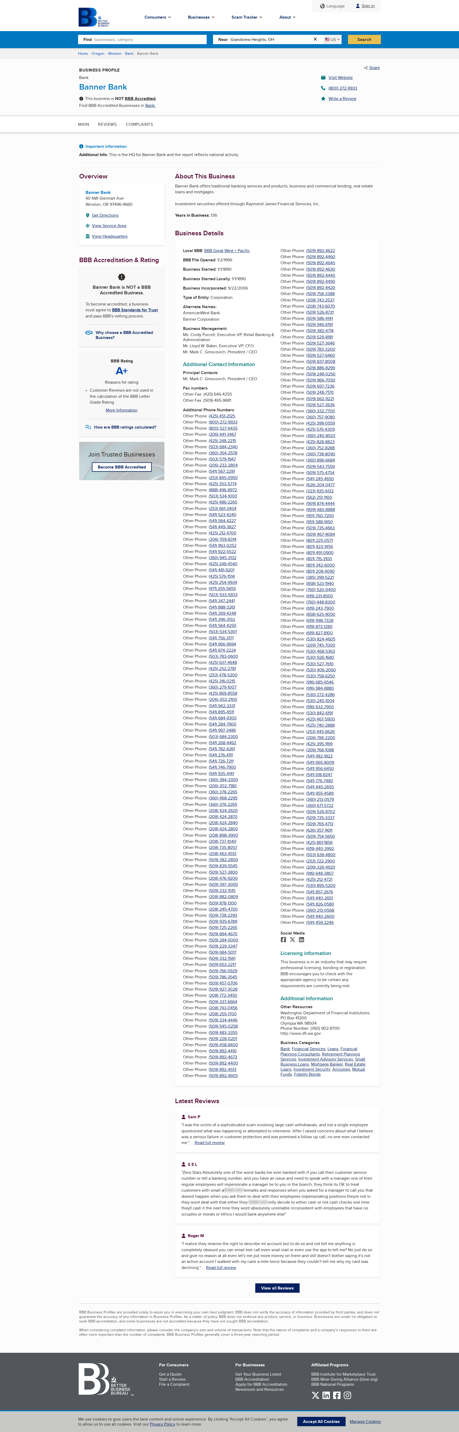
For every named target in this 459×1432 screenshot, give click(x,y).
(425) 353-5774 (223, 484)
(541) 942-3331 (222, 706)
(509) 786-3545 (223, 977)
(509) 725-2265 (223, 927)
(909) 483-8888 (320, 509)
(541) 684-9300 (223, 718)
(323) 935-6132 (320, 491)
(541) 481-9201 (221, 570)
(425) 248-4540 (223, 564)
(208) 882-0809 (223, 897)
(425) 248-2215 (222, 441)
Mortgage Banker (327, 1064)
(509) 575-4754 (320, 473)
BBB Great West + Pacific (227, 251)
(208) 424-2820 (223, 810)
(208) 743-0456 (223, 1008)
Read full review (210, 1143)
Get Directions (105, 215)
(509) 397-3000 (223, 884)
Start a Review (172, 1379)
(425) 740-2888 (320, 725)
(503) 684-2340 (223, 447)
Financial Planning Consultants (318, 1051)
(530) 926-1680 (320, 657)
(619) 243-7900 (320, 608)
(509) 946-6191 (319, 324)
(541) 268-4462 (222, 743)
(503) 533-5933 (223, 595)
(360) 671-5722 (319, 805)
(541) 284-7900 (222, 724)
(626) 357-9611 (319, 830)
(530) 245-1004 (320, 701)
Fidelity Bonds (307, 1074)
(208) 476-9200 (223, 878)
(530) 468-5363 (320, 651)
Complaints (139, 124)
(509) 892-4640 (320, 263)
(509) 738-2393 (223, 915)
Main (83, 124)
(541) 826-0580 (320, 904)
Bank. (150, 105)
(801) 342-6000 (320, 565)
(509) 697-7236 (320, 386)
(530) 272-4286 (320, 695)
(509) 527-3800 (223, 872)
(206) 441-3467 (222, 434)
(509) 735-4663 (320, 528)
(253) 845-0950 (223, 478)
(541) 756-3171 (221, 638)
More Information (122, 410)
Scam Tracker (245, 17)
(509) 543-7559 (320, 466)
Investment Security (312, 1069)
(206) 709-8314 (222, 539)
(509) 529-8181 (319, 337)
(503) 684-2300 (223, 737)
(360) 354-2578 (223, 453)
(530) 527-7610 (320, 664)
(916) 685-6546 (320, 682)
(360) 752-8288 (320, 448)
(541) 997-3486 (222, 730)
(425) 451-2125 (222, 416)
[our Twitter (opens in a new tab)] (315, 1398)
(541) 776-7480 (319, 781)
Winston (114, 53)
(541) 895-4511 (221, 712)
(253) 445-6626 (320, 731)
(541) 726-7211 (221, 761)
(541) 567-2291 (222, 471)
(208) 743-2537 (320, 300)
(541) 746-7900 (222, 767)
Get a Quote (170, 1374)
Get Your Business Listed (258, 1374)
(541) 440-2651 (319, 898)
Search (364, 39)
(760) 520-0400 (321, 590)
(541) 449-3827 (222, 527)
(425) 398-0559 (320, 423)
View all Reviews (277, 1288)
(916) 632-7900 (320, 707)
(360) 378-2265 (223, 792)
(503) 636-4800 (320, 855)
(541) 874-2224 (222, 650)
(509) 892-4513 (222, 1069)
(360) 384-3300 (223, 780)
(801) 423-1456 (319, 546)
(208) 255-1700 (223, 1014)
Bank (129, 53)
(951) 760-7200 (320, 516)
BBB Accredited (140, 98)
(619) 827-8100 (319, 633)
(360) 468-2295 (223, 798)
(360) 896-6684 (320, 460)
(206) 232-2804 (223, 465)
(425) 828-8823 (320, 442)
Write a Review (342, 98)
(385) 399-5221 (320, 577)
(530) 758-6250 (320, 676)
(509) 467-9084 (320, 534)
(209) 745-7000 (320, 645)
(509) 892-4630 (320, 269)
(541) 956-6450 (320, 768)
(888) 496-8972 (223, 490)
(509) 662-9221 (320, 399)
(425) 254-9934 (223, 582)
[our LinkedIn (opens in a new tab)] (326, 1398)
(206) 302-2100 (223, 699)
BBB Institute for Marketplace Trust (343, 1374)
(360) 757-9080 (320, 417)
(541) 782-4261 (222, 749)
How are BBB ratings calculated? (125, 427)
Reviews (107, 124)
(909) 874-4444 (320, 503)
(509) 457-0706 (223, 983)
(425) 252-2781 (222, 668)
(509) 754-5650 (320, 836)
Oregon (98, 53)
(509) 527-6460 (320, 355)
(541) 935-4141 (221, 774)
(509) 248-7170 (320, 392)
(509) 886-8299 (320, 368)
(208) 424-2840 (223, 823)
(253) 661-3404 (222, 508)
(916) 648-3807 (320, 873)
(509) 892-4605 (223, 1076)
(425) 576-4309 (320, 429)
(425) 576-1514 (222, 576)
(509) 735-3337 (320, 818)
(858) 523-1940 (320, 583)
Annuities (341, 1069)
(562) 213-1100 (319, 497)
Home (83, 53)
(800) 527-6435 (223, 428)
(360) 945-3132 (222, 558)
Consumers (155, 17)
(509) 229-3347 (223, 946)
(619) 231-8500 (319, 596)
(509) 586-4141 (319, 318)
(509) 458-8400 (223, 1045)
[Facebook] (283, 940)
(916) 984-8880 (320, 688)
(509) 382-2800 (223, 860)
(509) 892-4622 (320, 251)
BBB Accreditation (252, 1379)
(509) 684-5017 (222, 952)
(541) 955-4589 (320, 793)
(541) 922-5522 (222, 551)
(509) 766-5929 (223, 971)
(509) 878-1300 (223, 903)
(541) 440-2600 (320, 916)
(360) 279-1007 (222, 687)
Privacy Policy (162, 1424)
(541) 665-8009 (320, 762)
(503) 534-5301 (223, 632)
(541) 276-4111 (221, 755)
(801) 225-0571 (319, 540)
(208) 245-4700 (223, 909)
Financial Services (308, 1049)
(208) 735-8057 (223, 847)
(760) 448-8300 (320, 602)
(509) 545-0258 (223, 1026)
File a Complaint (174, 1384)
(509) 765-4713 (319, 824)
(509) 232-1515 (222, 890)
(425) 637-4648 (223, 662)
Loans (333, 1049)
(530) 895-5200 (320, 885)
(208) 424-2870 (223, 817)
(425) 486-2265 (223, 502)
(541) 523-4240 (222, 515)
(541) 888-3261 (222, 607)
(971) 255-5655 (222, 588)
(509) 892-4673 (223, 1057)
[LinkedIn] (301, 940)
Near (223, 39)
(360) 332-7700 (320, 411)
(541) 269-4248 (222, 613)
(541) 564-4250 (222, 625)
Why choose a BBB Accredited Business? (124, 334)
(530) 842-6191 (319, 713)
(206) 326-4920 (320, 867)
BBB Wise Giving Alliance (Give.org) (344, 1379)
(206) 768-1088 (320, 750)
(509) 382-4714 (320, 331)
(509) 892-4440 (320, 275)
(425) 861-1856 (319, 842)
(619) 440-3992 (320, 848)
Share (374, 68)
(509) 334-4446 (223, 1020)
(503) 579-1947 (222, 459)
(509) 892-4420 (320, 287)
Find (87, 39)
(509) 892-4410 (223, 1051)
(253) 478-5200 (223, 675)
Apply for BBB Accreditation (261, 1384)
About (285, 17)
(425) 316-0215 (222, 681)
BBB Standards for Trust (135, 310)
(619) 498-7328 (319, 620)
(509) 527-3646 (320, 343)
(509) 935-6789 (223, 921)
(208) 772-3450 (223, 995)
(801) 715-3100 (319, 559)
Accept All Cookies (321, 1421)
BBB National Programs (332, 1384)
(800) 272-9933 (343, 88)
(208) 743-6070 (320, 306)
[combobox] (150, 39)
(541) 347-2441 (222, 601)
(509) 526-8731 (320, 312)
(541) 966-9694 (222, 644)
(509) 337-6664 (223, 1002)
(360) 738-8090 (320, 454)
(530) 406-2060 (321, 670)
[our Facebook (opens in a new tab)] (337, 1398)
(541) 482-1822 (319, 756)
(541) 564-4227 (222, 521)
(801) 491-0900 (320, 553)
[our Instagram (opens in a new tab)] (347, 1398)
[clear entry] (317, 39)
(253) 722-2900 (320, 861)
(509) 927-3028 (223, 989)
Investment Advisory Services (325, 1059)
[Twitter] (292, 940)
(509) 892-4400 (223, 1063)
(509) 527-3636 (320, 405)
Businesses (199, 17)
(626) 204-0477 (320, 485)
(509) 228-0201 (223, 1039)
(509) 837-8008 (320, 361)
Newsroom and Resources (259, 1389)
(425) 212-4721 (319, 879)
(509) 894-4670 (223, 934)
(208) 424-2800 (223, 829)
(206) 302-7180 (223, 786)
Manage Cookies (365, 1421)
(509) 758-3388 (320, 294)
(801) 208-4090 (320, 571)
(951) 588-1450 (319, 522)
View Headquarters (110, 236)
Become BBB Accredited (122, 467)
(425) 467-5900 (320, 719)
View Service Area (109, 225)
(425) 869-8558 (223, 693)
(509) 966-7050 (320, 380)
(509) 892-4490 (320, 281)
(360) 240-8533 (320, 436)
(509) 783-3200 (320, 349)
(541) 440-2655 (320, 787)
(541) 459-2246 (320, 922)
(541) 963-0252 (222, 545)
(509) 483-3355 (223, 1032)
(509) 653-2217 (222, 964)
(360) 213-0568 (320, 910)
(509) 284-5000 (223, 940)
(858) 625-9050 (320, 614)
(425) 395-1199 (319, 744)
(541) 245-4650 (320, 479)
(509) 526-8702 (320, 812)
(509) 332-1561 (222, 958)
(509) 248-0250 (320, 374)
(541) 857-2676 (319, 892)
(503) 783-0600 (223, 656)
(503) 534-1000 (223, 496)
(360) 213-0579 (320, 799)
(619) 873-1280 (319, 626)
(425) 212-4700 (222, 533)
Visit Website (341, 77)
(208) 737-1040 (222, 841)
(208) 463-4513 (222, 854)
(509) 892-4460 (320, 257)
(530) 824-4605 (320, 639)
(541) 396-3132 (222, 619)
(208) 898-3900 (223, 835)
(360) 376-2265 (223, 804)
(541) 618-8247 (319, 775)
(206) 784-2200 (320, 738)
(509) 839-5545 (223, 866)
